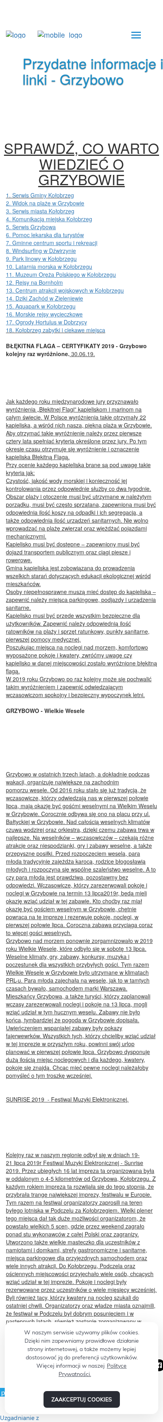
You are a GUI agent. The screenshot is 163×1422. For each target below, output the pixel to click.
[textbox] (81, 163)
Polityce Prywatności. (93, 1370)
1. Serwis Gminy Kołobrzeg (40, 195)
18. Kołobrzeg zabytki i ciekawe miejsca (55, 330)
